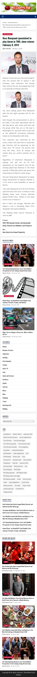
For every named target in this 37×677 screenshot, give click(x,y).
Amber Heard (17, 434)
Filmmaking (7, 457)
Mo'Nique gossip (8, 473)
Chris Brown (7, 441)
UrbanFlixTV (20, 489)
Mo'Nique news (22, 473)
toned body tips (8, 489)
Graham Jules (17, 460)
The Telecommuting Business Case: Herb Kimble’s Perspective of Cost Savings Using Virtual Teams (17, 270)
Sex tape (17, 485)
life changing (7, 469)
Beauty (5, 347)
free (23, 457)
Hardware (5, 379)
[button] (3, 16)
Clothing (5, 358)
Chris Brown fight (19, 441)
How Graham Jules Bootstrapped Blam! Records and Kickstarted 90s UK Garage (17, 567)
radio (5, 482)
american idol (27, 434)
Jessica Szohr (24, 463)
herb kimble (27, 460)
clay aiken (6, 450)
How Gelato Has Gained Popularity (14, 230)
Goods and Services (8, 376)
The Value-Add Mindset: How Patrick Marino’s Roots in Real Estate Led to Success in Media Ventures (18, 599)
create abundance (17, 450)
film (27, 453)
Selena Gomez (8, 485)
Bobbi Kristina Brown (10, 437)
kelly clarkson (18, 466)
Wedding (5, 409)
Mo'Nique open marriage (11, 476)
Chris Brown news (24, 444)
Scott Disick (25, 482)
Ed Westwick (7, 453)
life (26, 466)
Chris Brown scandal (10, 447)
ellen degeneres (19, 453)
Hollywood (6, 463)
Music (4, 391)
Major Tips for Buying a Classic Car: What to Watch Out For (18, 333)
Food (4, 372)
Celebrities (6, 354)
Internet (5, 387)
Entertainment (7, 34)
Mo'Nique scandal (9, 479)
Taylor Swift (26, 485)
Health (4, 383)
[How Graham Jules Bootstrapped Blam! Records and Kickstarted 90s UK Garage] (18, 553)
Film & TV (5, 369)
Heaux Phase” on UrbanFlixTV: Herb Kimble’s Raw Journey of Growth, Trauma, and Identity (17, 302)
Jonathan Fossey (7, 570)
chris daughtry (23, 447)
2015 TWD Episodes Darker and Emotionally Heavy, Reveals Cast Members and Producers (17, 223)
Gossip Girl (6, 460)
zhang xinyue (7, 492)
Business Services (8, 350)
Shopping (5, 398)
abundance (7, 434)
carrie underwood (25, 437)
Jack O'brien (7, 49)
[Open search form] (35, 16)
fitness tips (16, 457)
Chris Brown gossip (9, 444)
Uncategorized (7, 405)
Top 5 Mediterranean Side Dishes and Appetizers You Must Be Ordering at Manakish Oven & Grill (17, 631)
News (4, 394)
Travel (4, 401)
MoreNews (27, 672)
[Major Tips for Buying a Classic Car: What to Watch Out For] (18, 319)
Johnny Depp (7, 466)
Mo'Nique (17, 469)
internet (15, 463)
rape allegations (14, 482)
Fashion (5, 365)
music (19, 479)
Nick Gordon (27, 479)
